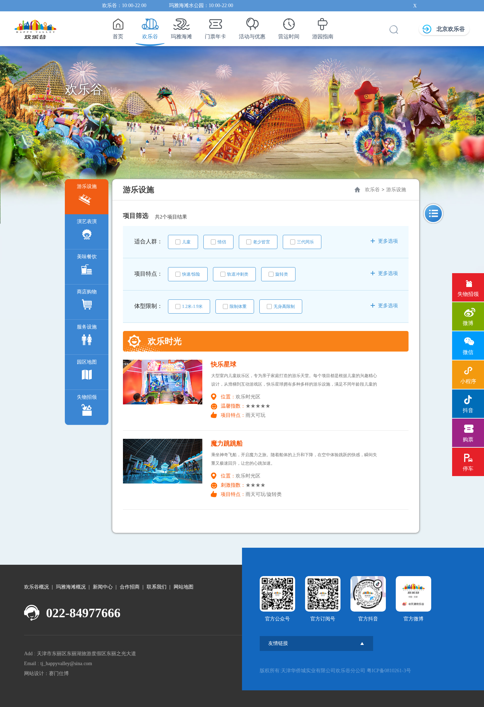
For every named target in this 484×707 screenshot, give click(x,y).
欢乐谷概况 (36, 587)
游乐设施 (87, 186)
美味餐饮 (87, 256)
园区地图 (87, 362)
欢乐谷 (150, 36)
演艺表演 (87, 221)
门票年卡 (215, 36)
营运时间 (288, 36)
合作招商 (130, 587)
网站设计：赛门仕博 (46, 673)
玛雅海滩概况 (71, 587)
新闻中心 (103, 587)
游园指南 (322, 36)
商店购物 (87, 291)
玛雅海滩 (181, 36)
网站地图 (183, 587)
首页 (118, 36)
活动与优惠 (252, 36)
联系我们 (157, 587)
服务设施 (87, 327)
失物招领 (87, 397)
